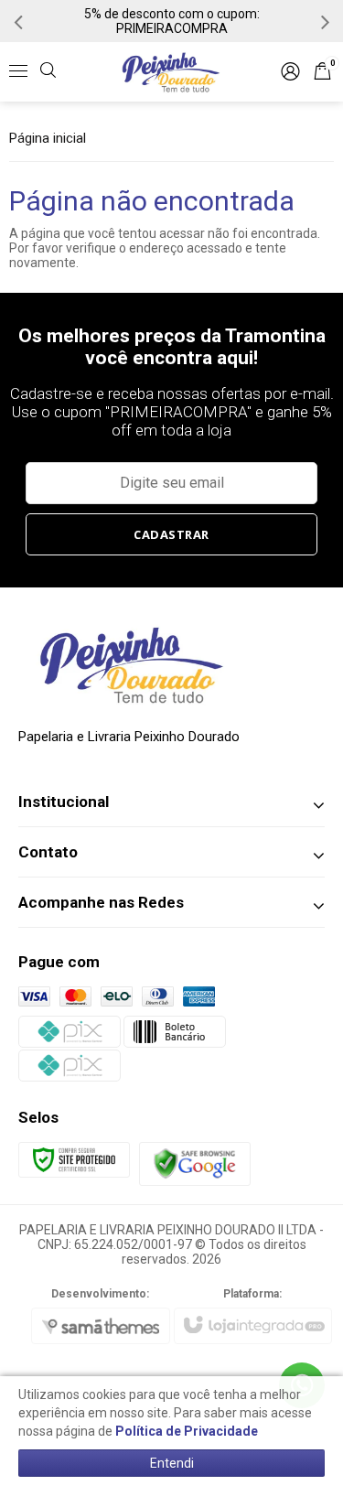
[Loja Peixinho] (171, 71)
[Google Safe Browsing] (195, 1162)
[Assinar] (172, 534)
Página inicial (47, 138)
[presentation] (18, 21)
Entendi (172, 1463)
